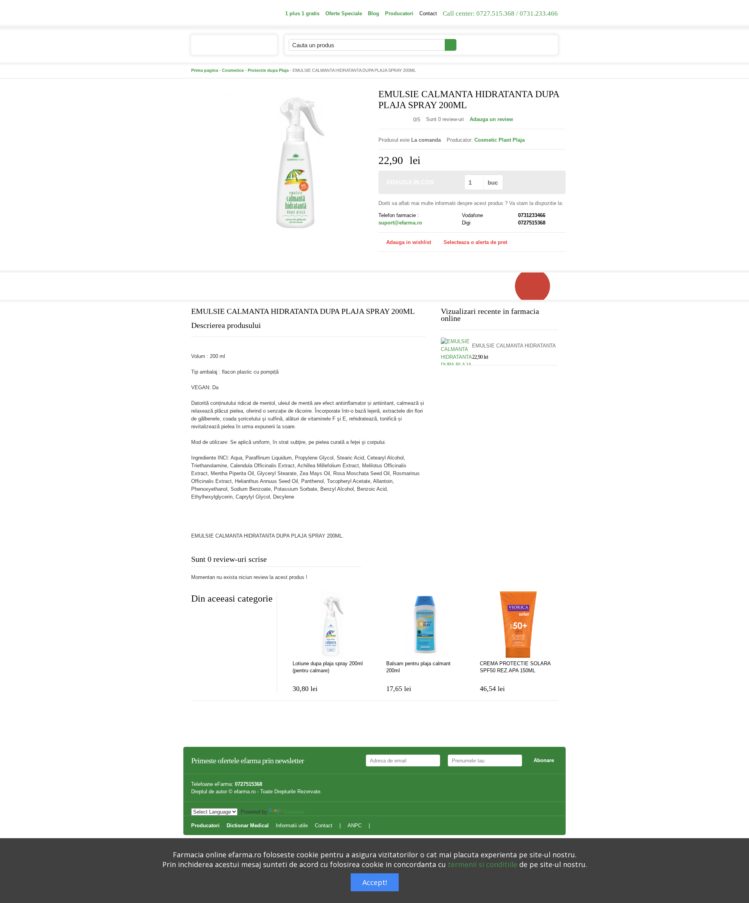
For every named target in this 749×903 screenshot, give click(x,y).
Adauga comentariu (397, 561)
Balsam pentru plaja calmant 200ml (418, 667)
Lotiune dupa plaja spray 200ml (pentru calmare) (328, 667)
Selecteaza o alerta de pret (475, 242)
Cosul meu (526, 45)
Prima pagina (204, 70)
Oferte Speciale (343, 13)
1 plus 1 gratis (302, 13)
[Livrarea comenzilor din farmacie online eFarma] (536, 286)
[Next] (212, 617)
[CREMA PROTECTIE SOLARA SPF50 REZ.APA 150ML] (519, 624)
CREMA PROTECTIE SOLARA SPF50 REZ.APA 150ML (515, 667)
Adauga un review (491, 119)
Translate (293, 812)
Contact (428, 13)
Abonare (544, 760)
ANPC (355, 825)
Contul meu (478, 45)
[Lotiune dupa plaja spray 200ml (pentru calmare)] (332, 624)
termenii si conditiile (482, 864)
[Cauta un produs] (450, 45)
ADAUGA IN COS (410, 182)
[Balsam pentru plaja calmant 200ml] (425, 624)
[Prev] (197, 617)
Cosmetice (233, 70)
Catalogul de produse (228, 45)
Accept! (374, 882)
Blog (373, 13)
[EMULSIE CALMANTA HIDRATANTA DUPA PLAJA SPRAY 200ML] (296, 164)
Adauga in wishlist (408, 242)
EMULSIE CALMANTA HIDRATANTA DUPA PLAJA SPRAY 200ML (514, 346)
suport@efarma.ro (400, 223)
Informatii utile (292, 825)
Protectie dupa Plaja (268, 70)
